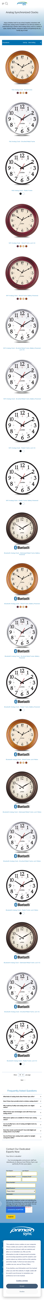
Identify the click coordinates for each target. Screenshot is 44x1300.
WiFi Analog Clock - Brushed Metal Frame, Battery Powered (22, 399)
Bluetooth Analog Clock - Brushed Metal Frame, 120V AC (22, 1012)
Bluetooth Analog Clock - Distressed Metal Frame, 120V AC (22, 962)
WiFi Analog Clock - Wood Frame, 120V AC (22, 243)
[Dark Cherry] (18, 93)
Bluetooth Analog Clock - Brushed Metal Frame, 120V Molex (22, 861)
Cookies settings (22, 1280)
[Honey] (20, 93)
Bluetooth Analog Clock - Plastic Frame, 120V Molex (22, 910)
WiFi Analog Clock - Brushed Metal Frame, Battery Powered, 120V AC (22, 349)
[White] (23, 194)
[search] (6, 3)
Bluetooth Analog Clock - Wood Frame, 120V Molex (22, 759)
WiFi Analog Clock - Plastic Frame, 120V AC (22, 448)
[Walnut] (26, 93)
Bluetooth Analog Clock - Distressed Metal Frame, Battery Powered (22, 553)
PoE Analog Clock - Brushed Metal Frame (22, 141)
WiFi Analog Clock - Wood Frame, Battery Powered (22, 295)
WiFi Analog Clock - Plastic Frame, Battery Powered (22, 500)
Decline (22, 1291)
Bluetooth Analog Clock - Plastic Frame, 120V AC (22, 1061)
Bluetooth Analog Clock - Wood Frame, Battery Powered (22, 603)
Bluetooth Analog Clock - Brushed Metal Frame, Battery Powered (22, 657)
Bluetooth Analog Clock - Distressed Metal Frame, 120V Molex (22, 812)
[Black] (20, 194)
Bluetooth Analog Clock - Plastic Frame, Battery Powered (22, 707)
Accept (22, 1286)
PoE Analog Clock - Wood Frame (22, 90)
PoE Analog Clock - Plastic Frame (22, 190)
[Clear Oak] (23, 93)
